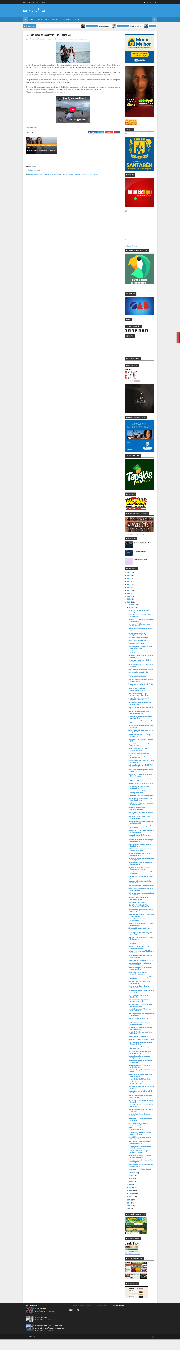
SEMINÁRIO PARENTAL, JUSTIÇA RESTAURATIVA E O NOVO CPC (138, 906)
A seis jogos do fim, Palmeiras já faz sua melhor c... (140, 933)
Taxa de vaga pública (105, 26)
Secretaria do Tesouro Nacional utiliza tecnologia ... (141, 620)
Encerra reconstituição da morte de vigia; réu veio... (140, 1096)
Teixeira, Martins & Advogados (138, 1036)
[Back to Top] (153, 1337)
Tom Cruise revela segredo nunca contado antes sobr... (139, 1001)
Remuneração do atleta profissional (140, 1169)
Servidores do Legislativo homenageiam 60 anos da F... (141, 1071)
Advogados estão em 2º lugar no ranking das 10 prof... (139, 792)
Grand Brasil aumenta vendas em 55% (140, 669)
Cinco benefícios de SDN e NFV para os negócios (140, 665)
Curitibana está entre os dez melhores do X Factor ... (141, 656)
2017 (128, 599)
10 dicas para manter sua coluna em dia (141, 885)
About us (38, 2)
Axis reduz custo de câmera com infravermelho (139, 982)
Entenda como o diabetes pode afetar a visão (141, 722)
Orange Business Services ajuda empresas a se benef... (138, 1019)
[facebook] (144, 2)
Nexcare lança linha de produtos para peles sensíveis (140, 889)
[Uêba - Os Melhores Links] (131, 125)
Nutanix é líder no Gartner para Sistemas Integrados (138, 712)
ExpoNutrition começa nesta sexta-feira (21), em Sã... (139, 1138)
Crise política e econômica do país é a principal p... (140, 1119)
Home (31, 19)
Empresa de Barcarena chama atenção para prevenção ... (140, 1165)
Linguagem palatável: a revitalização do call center (141, 991)
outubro (132, 607)
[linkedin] (150, 2)
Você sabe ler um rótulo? (136, 902)
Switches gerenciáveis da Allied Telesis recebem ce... (141, 952)
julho (131, 1178)
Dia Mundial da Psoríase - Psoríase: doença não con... (140, 854)
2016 (129, 602)
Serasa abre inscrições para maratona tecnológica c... (140, 1161)
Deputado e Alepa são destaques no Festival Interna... (140, 1061)
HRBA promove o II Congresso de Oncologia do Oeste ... (139, 1129)
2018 (129, 596)
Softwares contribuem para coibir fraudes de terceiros (139, 850)
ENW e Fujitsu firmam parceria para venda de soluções (139, 1142)
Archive (39, 19)
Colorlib (33, 1337)
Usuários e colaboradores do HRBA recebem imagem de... (139, 947)
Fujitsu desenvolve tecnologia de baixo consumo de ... (141, 827)
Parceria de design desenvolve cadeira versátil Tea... (140, 910)
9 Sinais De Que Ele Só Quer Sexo (139, 1079)
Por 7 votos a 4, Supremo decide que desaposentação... (140, 804)
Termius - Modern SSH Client (142, 543)
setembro (132, 1173)
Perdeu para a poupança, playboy (139, 753)
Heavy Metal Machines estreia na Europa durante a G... (138, 920)
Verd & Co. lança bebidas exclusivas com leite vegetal (140, 1052)
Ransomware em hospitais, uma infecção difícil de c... (138, 987)
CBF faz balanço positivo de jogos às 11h (140, 629)
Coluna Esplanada (61, 26)
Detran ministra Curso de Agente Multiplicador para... (139, 1057)
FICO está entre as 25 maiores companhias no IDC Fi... (138, 1124)
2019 (129, 593)
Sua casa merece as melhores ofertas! (140, 783)
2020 (129, 590)
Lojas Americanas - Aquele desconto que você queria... (140, 1028)
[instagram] (147, 2)
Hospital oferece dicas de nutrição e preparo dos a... (140, 735)
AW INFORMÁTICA (34, 10)
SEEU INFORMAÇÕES (140, 551)
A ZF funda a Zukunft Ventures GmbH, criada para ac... (140, 1106)
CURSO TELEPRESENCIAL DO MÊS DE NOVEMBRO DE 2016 (139, 898)
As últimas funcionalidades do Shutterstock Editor (138, 808)
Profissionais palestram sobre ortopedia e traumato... (138, 973)
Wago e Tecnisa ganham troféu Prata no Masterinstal (140, 685)
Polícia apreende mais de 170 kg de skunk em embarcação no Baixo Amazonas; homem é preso (49, 1326)
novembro (132, 604)
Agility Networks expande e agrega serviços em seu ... (139, 703)
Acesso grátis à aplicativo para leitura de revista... (140, 943)
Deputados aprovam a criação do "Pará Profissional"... (141, 873)
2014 (129, 1203)
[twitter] (153, 2)
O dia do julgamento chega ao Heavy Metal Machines (140, 717)
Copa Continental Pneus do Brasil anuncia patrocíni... (139, 1156)
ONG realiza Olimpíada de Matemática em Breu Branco (140, 680)
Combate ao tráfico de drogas (128, 26)
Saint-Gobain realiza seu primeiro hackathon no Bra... (139, 1024)
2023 (129, 581)
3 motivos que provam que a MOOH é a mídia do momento (140, 1147)
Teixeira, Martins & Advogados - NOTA (140, 960)
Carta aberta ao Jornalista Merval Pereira (139, 1115)
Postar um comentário (34, 170)
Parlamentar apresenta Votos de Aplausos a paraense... (139, 868)
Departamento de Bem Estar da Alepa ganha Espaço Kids (140, 822)
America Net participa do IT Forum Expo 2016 (141, 740)
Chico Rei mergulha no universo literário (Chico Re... (138, 749)
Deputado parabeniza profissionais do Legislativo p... (140, 1066)
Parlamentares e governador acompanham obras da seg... (138, 676)
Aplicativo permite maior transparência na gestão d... (141, 731)
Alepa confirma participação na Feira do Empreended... (140, 863)
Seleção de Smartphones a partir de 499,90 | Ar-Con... (140, 1033)
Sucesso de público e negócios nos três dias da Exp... (139, 964)
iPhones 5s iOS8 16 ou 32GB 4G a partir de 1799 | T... (139, 787)
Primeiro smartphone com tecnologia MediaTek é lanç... (140, 840)
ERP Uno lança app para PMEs (138, 638)
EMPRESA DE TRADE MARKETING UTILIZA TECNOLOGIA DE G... (141, 831)
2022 (129, 584)
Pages (47, 19)
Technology (66, 19)
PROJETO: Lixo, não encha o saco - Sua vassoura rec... (141, 915)
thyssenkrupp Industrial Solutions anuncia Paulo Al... (139, 661)
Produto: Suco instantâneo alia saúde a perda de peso (140, 924)
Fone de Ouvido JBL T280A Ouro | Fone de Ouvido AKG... (141, 761)
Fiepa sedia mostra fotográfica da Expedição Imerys (139, 845)
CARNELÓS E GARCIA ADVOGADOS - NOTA (141, 1039)
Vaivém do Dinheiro (73, 26)
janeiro (131, 1196)
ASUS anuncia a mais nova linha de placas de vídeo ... (139, 1133)
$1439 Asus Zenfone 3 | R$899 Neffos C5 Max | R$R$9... (140, 770)
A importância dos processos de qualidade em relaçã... (139, 699)
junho (131, 1181)
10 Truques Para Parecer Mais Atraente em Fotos (141, 1087)
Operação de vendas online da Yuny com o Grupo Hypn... (141, 745)
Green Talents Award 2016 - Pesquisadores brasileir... (137, 689)
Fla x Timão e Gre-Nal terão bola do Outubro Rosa (139, 996)
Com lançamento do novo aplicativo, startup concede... (140, 1005)
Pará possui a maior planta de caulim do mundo (140, 1101)
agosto (131, 1175)
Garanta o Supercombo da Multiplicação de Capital (137, 634)
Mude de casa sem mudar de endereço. (141, 795)
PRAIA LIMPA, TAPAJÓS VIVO (137, 640)
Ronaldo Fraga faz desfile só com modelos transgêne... (139, 836)
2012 (129, 1209)
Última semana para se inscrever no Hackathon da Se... (140, 968)
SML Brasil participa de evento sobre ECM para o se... (140, 938)
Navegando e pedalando (136, 643)
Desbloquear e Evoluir (140, 559)
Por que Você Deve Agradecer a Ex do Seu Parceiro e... (140, 1092)
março (131, 1190)
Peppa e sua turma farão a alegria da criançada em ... (140, 1048)
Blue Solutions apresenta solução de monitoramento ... (140, 813)
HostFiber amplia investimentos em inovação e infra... (140, 799)
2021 (129, 587)
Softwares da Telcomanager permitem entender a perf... (140, 757)
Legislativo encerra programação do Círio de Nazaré (140, 1075)
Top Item (43, 2)
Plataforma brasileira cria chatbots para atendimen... (140, 956)
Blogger (105, 1305)
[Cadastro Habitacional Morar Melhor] (139, 62)
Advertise (25, 2)
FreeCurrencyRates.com (131, 246)
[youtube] (156, 2)
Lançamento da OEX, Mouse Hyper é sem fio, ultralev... (139, 817)
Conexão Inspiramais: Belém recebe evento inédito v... (139, 1010)
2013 (129, 1206)
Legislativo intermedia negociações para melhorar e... (140, 882)
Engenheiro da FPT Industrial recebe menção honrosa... (140, 647)
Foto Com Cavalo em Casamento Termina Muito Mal (73, 39)
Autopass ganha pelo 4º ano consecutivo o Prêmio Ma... (138, 694)
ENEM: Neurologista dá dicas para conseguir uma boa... (139, 611)
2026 (129, 572)
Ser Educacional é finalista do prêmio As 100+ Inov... (140, 726)
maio (130, 1184)
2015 (129, 1200)
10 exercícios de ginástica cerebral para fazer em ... (141, 1110)
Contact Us (31, 2)
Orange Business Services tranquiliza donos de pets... (140, 708)
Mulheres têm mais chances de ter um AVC (140, 877)
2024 (129, 578)
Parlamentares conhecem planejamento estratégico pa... (141, 859)
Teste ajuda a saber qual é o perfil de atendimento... (140, 978)
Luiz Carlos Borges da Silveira (138, 672)
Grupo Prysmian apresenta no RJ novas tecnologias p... (141, 1014)
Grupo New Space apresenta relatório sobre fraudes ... (140, 616)
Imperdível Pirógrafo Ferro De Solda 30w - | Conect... (140, 775)
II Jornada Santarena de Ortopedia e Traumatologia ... (140, 1043)
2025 (129, 575)
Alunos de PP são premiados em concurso (138, 929)
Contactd (55, 19)
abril (130, 1187)
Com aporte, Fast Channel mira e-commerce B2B (139, 625)
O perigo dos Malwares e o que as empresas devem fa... (139, 1151)
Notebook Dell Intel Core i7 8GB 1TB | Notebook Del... (140, 766)
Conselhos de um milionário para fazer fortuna (141, 652)
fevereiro (132, 1193)
